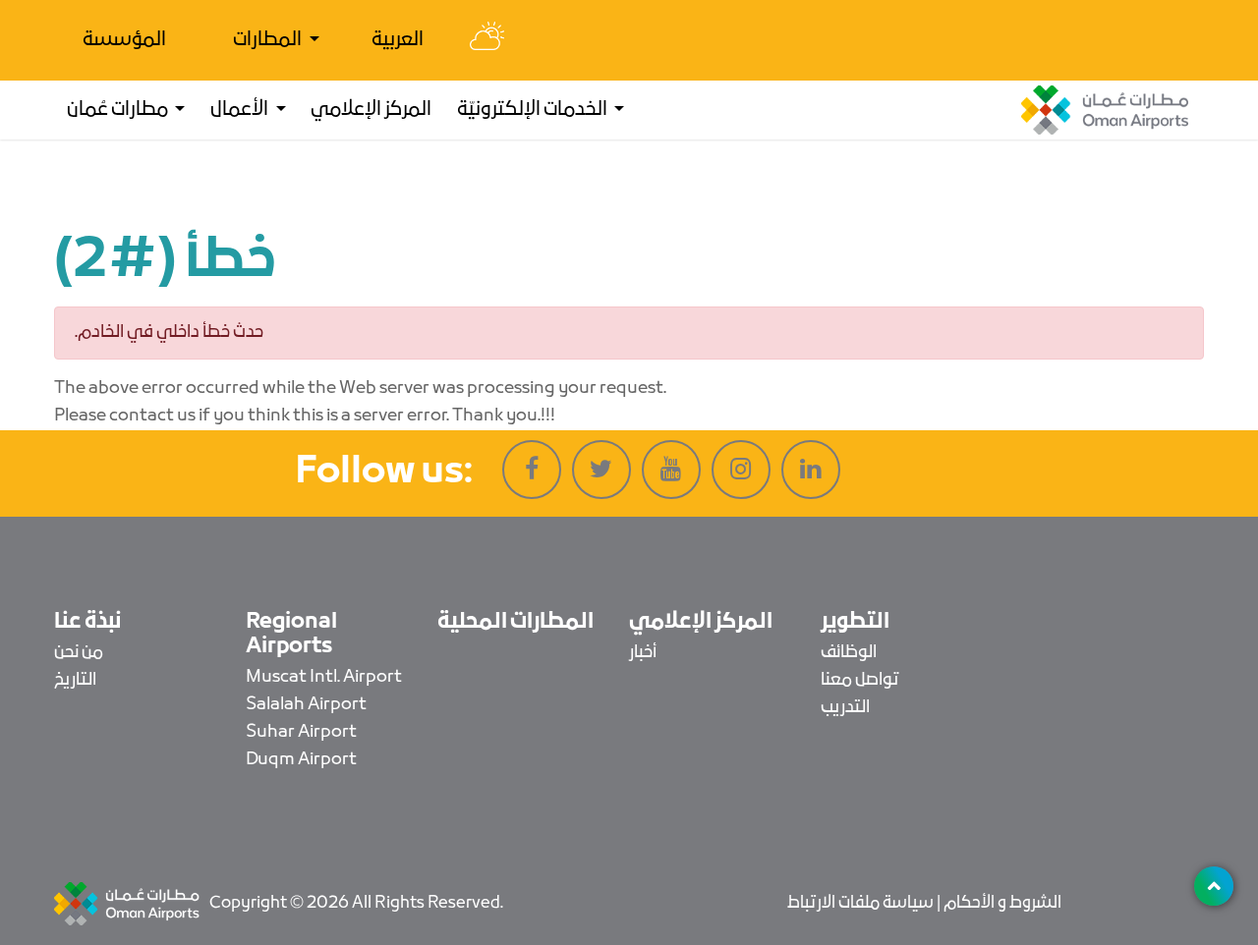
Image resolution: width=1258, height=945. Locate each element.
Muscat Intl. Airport (324, 677)
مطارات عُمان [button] (119, 110)
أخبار (643, 652)
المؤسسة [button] (124, 40)
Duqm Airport (301, 760)
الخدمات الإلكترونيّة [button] (533, 110)
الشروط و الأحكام (1002, 903)
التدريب (845, 707)
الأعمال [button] (240, 110)
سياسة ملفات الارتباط (860, 903)
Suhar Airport (301, 732)
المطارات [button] (269, 40)
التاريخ (75, 680)
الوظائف (849, 652)
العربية (398, 40)
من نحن (78, 652)
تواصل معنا (860, 680)
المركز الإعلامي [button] (371, 110)
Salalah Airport (306, 705)
